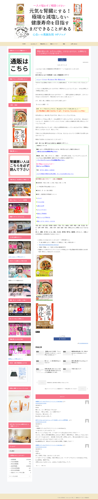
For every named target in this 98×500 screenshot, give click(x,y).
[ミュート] (27, 314)
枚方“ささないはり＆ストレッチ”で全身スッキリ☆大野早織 (52, 420)
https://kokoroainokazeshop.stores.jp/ (49, 244)
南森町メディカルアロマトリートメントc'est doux (49, 401)
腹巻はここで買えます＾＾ (15, 359)
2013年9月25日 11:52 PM (41, 422)
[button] (29, 476)
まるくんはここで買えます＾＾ (16, 256)
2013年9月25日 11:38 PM (41, 403)
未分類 (38, 331)
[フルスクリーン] (29, 314)
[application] (19, 309)
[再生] (10, 314)
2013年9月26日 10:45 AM (41, 447)
